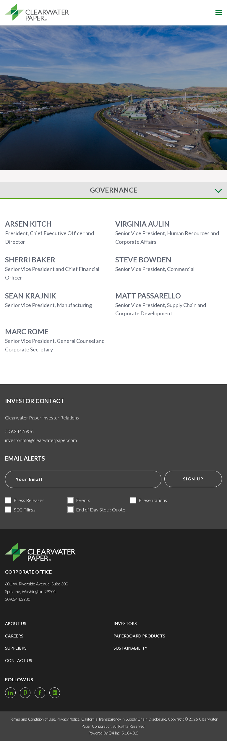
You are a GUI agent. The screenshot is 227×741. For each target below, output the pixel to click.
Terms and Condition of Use (32, 719)
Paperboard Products (139, 635)
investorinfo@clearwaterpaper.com (41, 440)
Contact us (18, 660)
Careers (14, 635)
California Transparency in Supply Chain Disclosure (123, 719)
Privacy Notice (68, 719)
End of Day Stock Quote (100, 509)
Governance (113, 190)
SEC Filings (24, 509)
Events (83, 500)
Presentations (153, 500)
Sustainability (130, 647)
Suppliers (16, 647)
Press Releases (29, 500)
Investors (125, 623)
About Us (15, 623)
